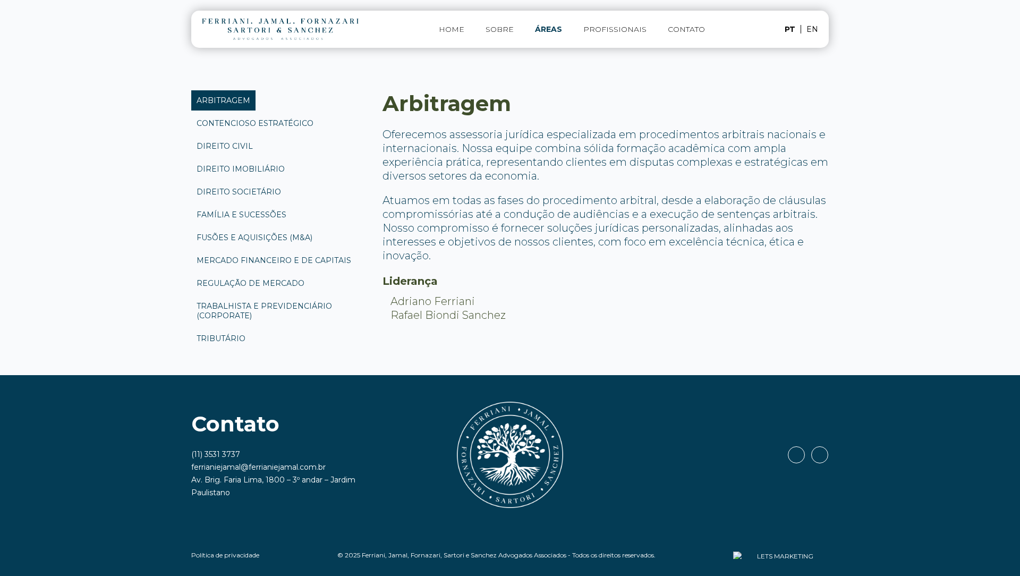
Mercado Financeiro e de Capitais (274, 260)
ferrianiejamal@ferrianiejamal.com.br (258, 467)
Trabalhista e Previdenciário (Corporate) (264, 310)
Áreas (548, 29)
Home (451, 29)
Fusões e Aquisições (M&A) (254, 237)
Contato (686, 29)
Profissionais (615, 29)
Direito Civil (225, 146)
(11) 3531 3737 (215, 454)
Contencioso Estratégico (255, 123)
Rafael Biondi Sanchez (448, 315)
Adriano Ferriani (432, 301)
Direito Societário (239, 192)
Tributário (221, 338)
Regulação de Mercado (250, 283)
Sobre (500, 29)
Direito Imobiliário (241, 169)
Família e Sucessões (241, 214)
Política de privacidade (225, 555)
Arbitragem (223, 100)
